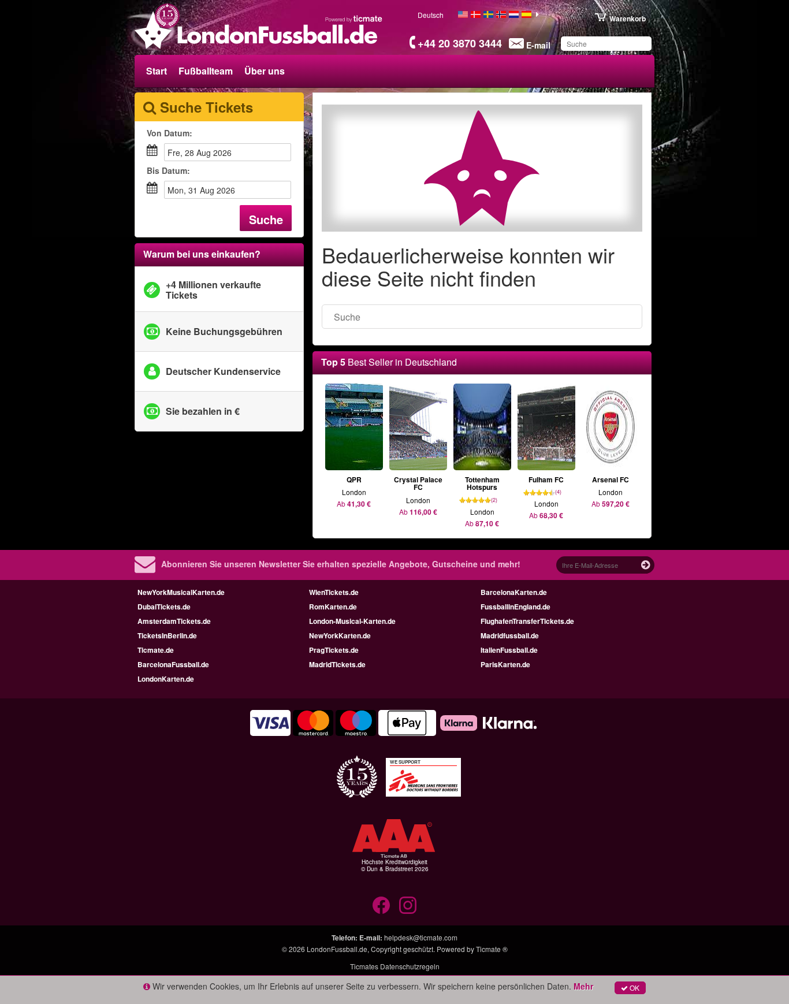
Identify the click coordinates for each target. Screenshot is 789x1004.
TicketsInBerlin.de (167, 635)
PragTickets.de (334, 650)
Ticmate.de (155, 650)
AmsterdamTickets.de (174, 621)
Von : (169, 133)
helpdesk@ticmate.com (420, 937)
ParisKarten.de (505, 664)
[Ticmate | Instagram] (407, 905)
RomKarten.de (333, 606)
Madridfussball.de (510, 635)
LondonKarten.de (165, 679)
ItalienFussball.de (509, 650)
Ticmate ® (492, 949)
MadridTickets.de (337, 664)
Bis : (168, 170)
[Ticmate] (354, 18)
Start (156, 70)
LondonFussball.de (337, 949)
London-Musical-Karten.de (352, 621)
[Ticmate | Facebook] (381, 905)
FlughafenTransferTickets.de (527, 621)
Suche (266, 219)
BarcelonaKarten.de (514, 592)
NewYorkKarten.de (340, 635)
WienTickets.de (334, 592)
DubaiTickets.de (164, 606)
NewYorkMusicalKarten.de (181, 592)
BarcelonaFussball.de (173, 664)
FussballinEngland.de (515, 606)
